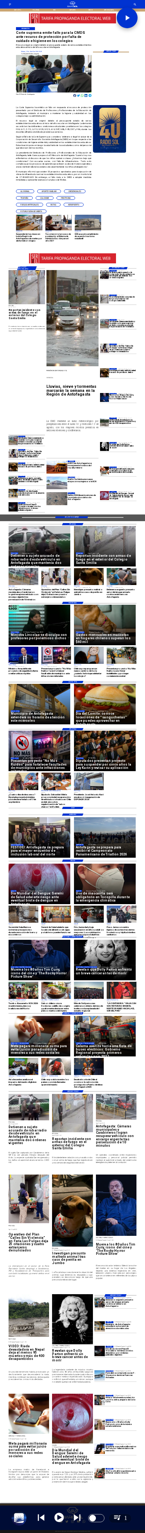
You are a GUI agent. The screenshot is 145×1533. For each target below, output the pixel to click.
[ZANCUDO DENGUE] (104, 495)
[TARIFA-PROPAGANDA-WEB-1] (72, 23)
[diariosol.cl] (10, 5)
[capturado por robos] (104, 274)
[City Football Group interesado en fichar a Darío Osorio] (99, 1473)
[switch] (96, 1518)
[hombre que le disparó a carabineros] (13, 480)
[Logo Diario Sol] (72, 6)
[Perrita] (13, 466)
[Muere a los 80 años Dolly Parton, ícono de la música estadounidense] (99, 1424)
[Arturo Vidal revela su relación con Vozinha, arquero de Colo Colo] (99, 1400)
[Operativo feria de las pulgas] (13, 453)
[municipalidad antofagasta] (13, 493)
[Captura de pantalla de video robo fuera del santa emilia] (104, 299)
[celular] (104, 471)
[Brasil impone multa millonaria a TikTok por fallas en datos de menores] (99, 1448)
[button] (25, 191)
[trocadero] (13, 506)
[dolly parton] (104, 446)
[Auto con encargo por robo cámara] (104, 323)
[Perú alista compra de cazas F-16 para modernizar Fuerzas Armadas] (99, 1375)
